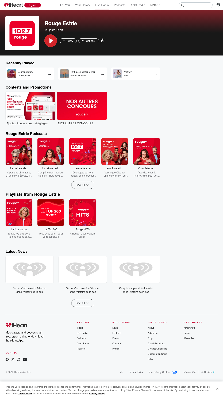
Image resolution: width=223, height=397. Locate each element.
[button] (50, 40)
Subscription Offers (157, 353)
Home (187, 333)
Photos (116, 348)
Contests (116, 343)
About (151, 327)
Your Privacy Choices (159, 372)
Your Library (82, 5)
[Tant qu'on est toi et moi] (64, 73)
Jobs (150, 359)
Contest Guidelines (157, 348)
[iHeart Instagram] (18, 360)
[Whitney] (117, 73)
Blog (150, 338)
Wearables (189, 338)
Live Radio (102, 5)
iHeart (80, 327)
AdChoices (206, 372)
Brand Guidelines (156, 343)
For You (65, 5)
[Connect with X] (12, 360)
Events (116, 338)
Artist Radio (138, 5)
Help (121, 372)
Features (116, 333)
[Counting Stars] (11, 73)
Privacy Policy (136, 372)
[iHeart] (13, 5)
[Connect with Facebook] (7, 360)
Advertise (152, 333)
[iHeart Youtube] (25, 360)
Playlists (81, 348)
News (115, 327)
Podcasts (119, 5)
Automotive (189, 327)
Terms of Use (189, 372)
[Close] (217, 389)
